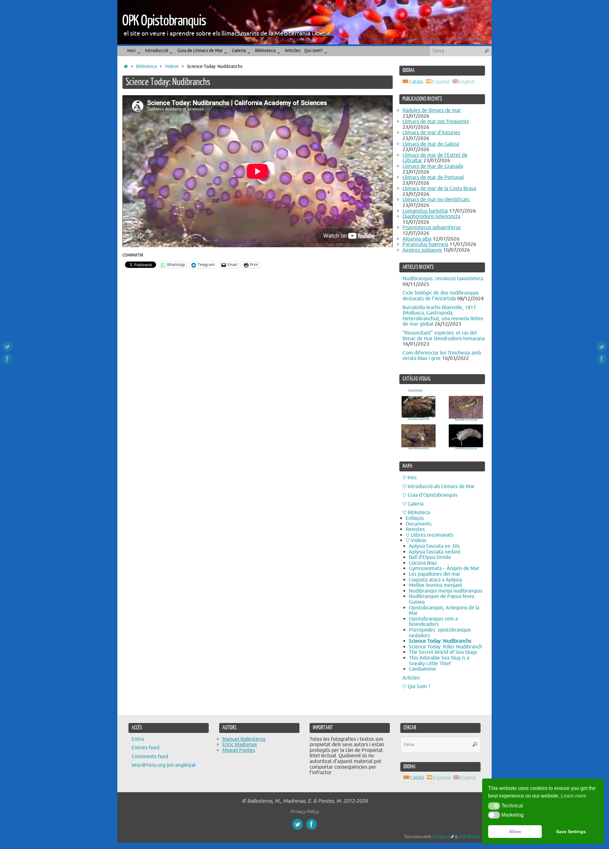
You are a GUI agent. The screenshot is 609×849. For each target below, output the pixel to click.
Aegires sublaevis (422, 250)
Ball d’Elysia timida (430, 557)
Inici (412, 477)
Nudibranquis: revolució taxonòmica (443, 278)
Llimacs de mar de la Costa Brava (439, 188)
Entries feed (145, 748)
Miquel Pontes (238, 750)
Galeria (415, 504)
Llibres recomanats (432, 535)
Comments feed (150, 756)
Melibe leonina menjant (435, 585)
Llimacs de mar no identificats (436, 199)
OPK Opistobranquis (164, 21)
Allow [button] (515, 831)
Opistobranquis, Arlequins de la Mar (444, 611)
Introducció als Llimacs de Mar (441, 486)
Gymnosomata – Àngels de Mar (444, 568)
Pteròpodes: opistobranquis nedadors (440, 633)
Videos (172, 66)
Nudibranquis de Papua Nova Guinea (441, 599)
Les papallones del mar (434, 574)
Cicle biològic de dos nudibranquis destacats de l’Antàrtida (441, 296)
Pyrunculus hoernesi (425, 244)
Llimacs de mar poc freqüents (436, 121)
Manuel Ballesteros (243, 739)
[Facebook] (7, 359)
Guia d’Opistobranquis (432, 495)
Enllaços (415, 518)
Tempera (441, 836)
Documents (418, 524)
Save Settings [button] (571, 831)
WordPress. (470, 836)
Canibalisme (422, 669)
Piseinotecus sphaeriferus (432, 227)
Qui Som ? (419, 686)
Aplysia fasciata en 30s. (435, 546)
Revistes (415, 529)
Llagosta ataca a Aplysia (435, 580)
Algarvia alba (417, 239)
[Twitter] (7, 346)
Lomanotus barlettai (425, 211)
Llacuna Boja (423, 563)
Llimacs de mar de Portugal (433, 177)
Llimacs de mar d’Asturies (431, 132)
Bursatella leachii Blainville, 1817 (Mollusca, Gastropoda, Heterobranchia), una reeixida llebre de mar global (443, 316)
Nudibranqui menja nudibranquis (445, 591)
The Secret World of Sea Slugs (443, 652)
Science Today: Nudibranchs (440, 641)
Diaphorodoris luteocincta (431, 216)
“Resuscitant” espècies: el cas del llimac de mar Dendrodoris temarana (444, 336)
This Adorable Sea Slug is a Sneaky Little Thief (439, 661)
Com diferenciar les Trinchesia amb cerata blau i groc (442, 356)
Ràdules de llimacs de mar (432, 110)
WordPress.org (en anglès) (161, 765)
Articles (411, 678)
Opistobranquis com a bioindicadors (433, 622)
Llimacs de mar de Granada (433, 166)
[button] (494, 805)
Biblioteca (146, 66)
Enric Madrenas (239, 744)
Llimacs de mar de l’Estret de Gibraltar (435, 158)
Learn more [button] (573, 796)
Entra (138, 739)
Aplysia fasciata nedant (435, 552)
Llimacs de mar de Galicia (431, 144)
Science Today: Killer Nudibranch (445, 647)
